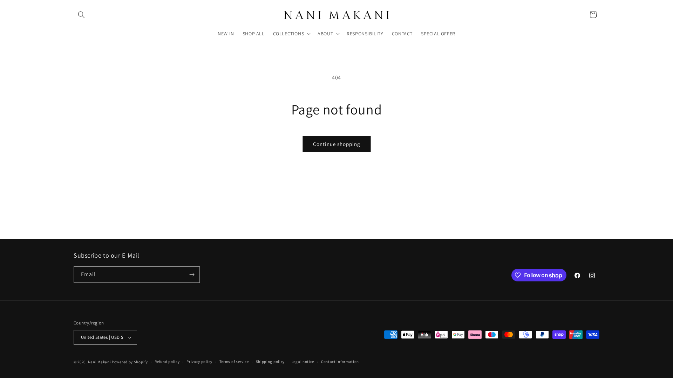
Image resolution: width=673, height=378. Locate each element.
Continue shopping (336, 144)
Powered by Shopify (130, 361)
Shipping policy (270, 361)
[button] (81, 14)
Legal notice (303, 361)
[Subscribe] (191, 274)
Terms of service (234, 361)
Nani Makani (99, 361)
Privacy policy (199, 361)
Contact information (340, 361)
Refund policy (167, 361)
